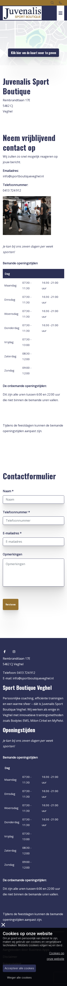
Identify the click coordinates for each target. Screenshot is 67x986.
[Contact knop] (60, 3)
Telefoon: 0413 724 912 (19, 673)
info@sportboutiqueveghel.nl (23, 176)
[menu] (60, 9)
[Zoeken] (52, 3)
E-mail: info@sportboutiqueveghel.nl (28, 678)
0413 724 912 (12, 190)
